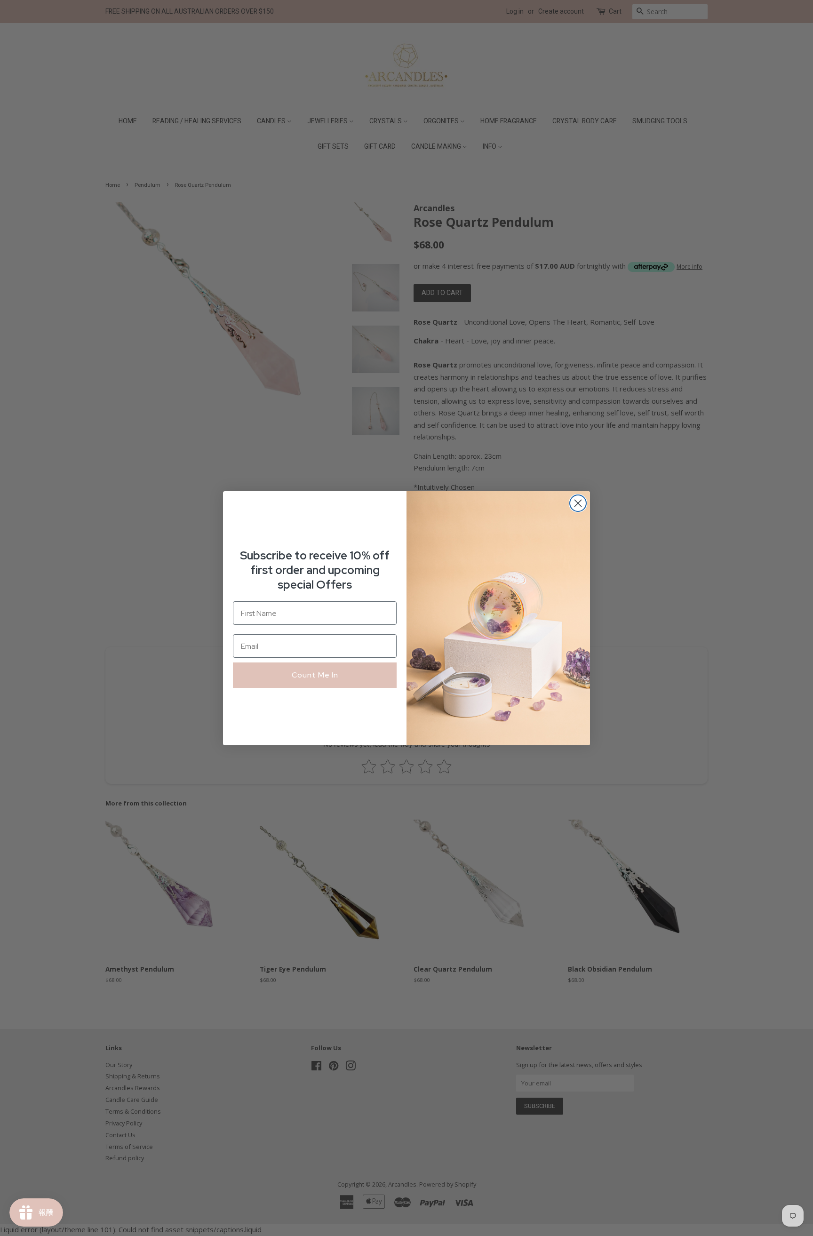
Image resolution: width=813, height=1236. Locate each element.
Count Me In (315, 675)
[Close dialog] (578, 503)
